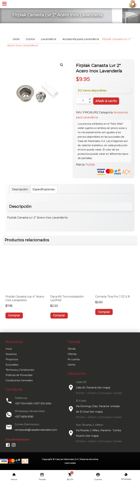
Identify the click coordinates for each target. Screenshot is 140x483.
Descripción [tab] (20, 189)
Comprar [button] (14, 315)
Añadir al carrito (106, 101)
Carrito (71, 364)
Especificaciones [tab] (44, 189)
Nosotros (11, 354)
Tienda (71, 348)
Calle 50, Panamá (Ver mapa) (93, 387)
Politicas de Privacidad (19, 375)
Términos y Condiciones (20, 369)
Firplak (90, 164)
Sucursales (12, 364)
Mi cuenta (74, 359)
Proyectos (12, 359)
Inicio (9, 348)
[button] (62, 65)
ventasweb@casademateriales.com (36, 429)
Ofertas (72, 354)
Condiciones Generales (19, 380)
